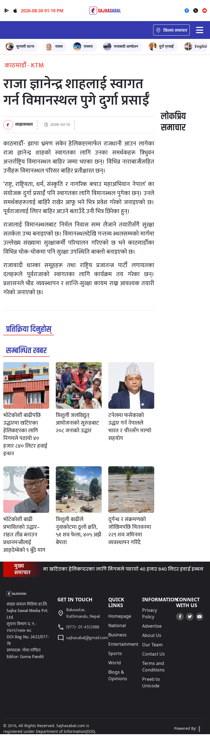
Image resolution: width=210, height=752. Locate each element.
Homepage (119, 616)
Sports (115, 653)
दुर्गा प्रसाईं (166, 46)
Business (117, 635)
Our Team (152, 645)
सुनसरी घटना (25, 46)
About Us (151, 635)
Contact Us (153, 654)
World (114, 663)
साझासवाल (24, 125)
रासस (59, 46)
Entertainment (123, 644)
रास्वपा (88, 46)
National (117, 625)
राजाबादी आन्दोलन (126, 46)
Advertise (152, 626)
